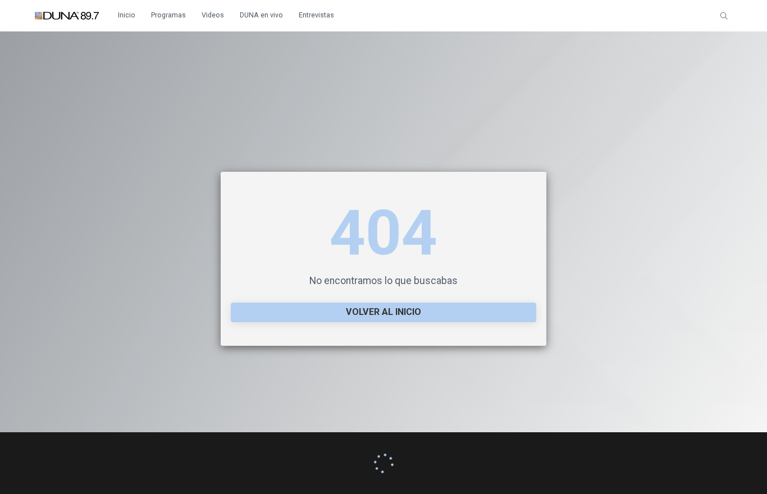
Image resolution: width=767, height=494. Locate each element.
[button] (724, 15)
